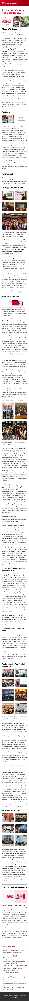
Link (20, 968)
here (12, 624)
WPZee (17, 997)
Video (20, 952)
